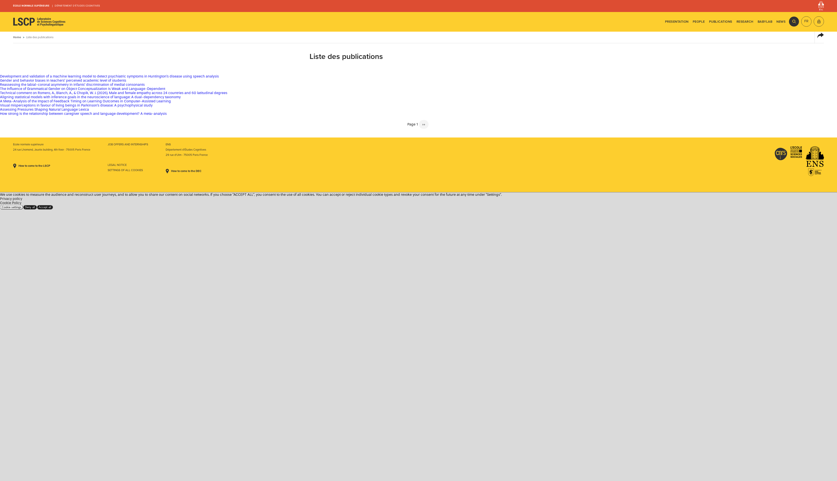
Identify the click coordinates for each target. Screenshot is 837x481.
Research (745, 22)
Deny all (30, 207)
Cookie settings (11, 207)
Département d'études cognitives (77, 5)
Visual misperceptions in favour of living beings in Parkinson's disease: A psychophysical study (76, 105)
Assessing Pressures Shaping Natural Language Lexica (44, 109)
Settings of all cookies (125, 170)
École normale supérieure (31, 5)
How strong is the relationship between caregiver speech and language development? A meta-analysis (83, 114)
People (699, 22)
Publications (720, 22)
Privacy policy (11, 199)
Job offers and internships (128, 144)
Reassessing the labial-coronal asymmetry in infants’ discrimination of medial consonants (72, 84)
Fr (806, 21)
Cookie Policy (10, 203)
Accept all (45, 207)
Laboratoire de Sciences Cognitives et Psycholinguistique (39, 22)
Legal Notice (117, 165)
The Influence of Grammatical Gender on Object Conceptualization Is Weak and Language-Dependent (82, 89)
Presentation (677, 22)
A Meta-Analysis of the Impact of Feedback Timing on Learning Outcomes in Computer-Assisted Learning (85, 101)
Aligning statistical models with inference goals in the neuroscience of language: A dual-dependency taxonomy (90, 97)
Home (17, 37)
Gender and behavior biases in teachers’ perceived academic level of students (63, 80)
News (781, 22)
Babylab (765, 22)
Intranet (819, 21)
